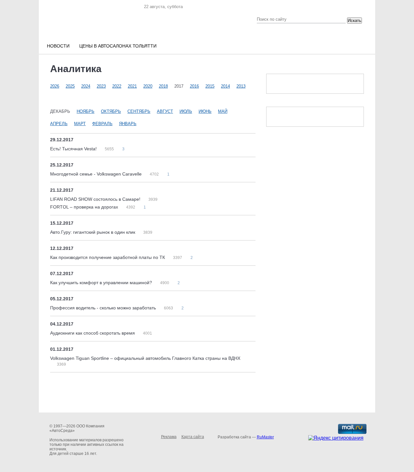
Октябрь (111, 111)
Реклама (169, 436)
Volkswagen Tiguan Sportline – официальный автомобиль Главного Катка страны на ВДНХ (145, 358)
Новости (58, 45)
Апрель (59, 123)
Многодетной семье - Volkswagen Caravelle (96, 174)
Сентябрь (138, 111)
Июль (186, 111)
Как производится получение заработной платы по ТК (108, 257)
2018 (163, 86)
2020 (147, 86)
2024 (85, 86)
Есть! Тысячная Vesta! (74, 148)
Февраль (102, 123)
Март (80, 123)
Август (165, 111)
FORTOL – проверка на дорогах (84, 206)
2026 (54, 86)
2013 (240, 86)
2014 (225, 86)
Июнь (205, 111)
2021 (132, 86)
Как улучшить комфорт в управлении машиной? (101, 282)
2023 (101, 86)
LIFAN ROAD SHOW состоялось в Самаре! (96, 199)
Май (222, 111)
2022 (116, 86)
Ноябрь (85, 111)
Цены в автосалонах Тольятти (118, 45)
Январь (127, 123)
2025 (70, 86)
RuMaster (265, 437)
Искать (354, 20)
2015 (209, 86)
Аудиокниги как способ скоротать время (93, 333)
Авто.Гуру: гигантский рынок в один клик (93, 232)
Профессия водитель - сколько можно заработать (103, 307)
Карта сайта (192, 436)
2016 (194, 86)
